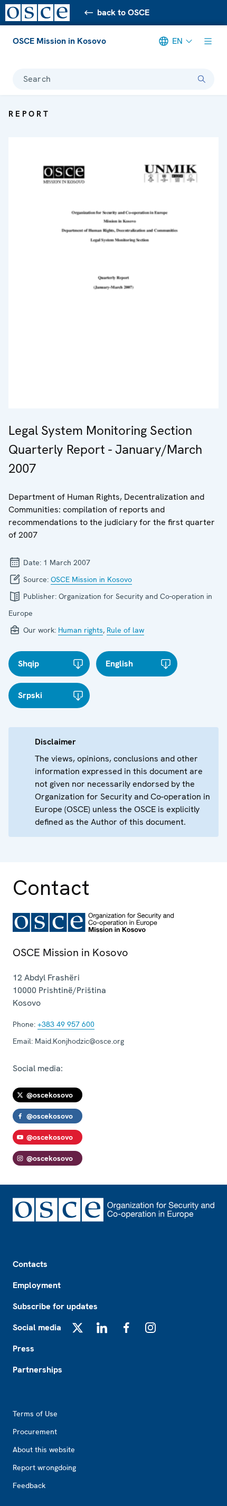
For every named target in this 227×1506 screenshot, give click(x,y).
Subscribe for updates (55, 1306)
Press (23, 1348)
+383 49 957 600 (65, 1024)
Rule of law (125, 630)
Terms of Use (35, 1413)
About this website (44, 1449)
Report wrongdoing (44, 1467)
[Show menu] (208, 41)
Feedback (29, 1485)
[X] (78, 1328)
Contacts (30, 1264)
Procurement (35, 1431)
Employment (37, 1285)
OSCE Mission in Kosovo (59, 40)
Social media (37, 1327)
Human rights (80, 630)
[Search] (201, 79)
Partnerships (37, 1369)
